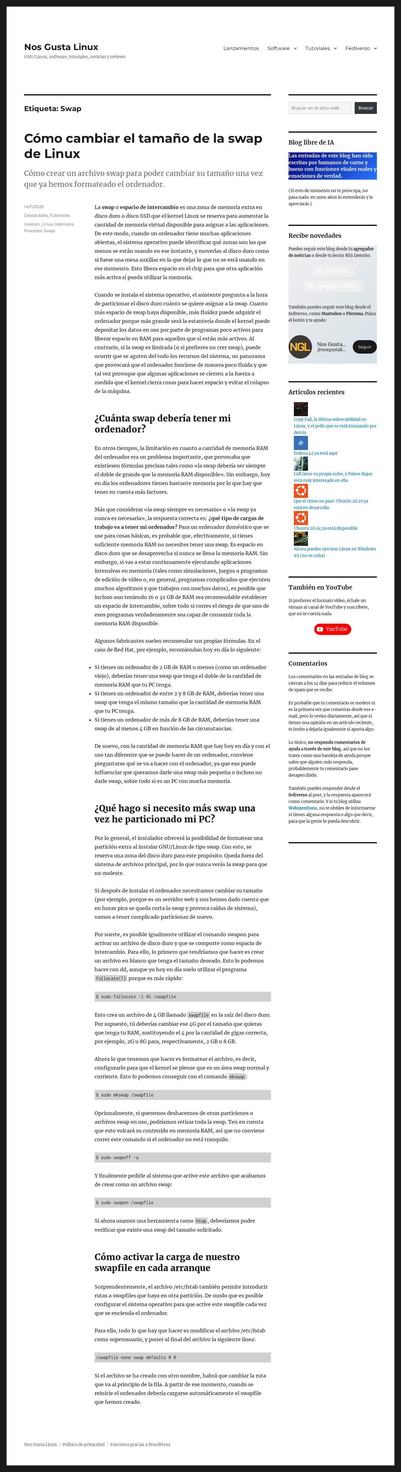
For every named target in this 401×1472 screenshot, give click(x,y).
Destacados (36, 215)
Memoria (64, 224)
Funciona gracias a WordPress (140, 1444)
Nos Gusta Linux (61, 47)
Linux (47, 224)
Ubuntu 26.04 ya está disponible (325, 528)
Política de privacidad (84, 1444)
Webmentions (303, 808)
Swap (49, 230)
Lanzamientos (241, 48)
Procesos (33, 230)
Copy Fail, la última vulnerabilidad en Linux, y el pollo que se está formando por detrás (335, 426)
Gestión (32, 224)
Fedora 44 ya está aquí (315, 453)
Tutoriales (317, 48)
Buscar (365, 108)
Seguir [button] (365, 346)
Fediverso (358, 48)
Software (279, 48)
